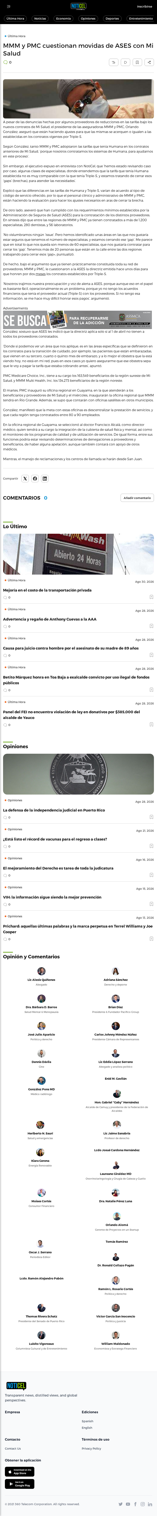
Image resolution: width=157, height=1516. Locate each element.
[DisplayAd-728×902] (78, 320)
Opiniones (88, 18)
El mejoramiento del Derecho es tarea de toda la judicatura (58, 868)
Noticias (40, 18)
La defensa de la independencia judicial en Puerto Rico (54, 810)
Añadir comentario (137, 498)
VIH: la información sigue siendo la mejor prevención (52, 897)
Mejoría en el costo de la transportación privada (47, 590)
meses (41, 274)
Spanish (87, 1421)
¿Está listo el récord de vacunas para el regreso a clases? (55, 839)
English (87, 1427)
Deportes (112, 18)
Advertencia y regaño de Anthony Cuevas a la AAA (49, 619)
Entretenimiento (141, 18)
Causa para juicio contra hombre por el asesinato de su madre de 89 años (71, 648)
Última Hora (15, 18)
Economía (63, 18)
